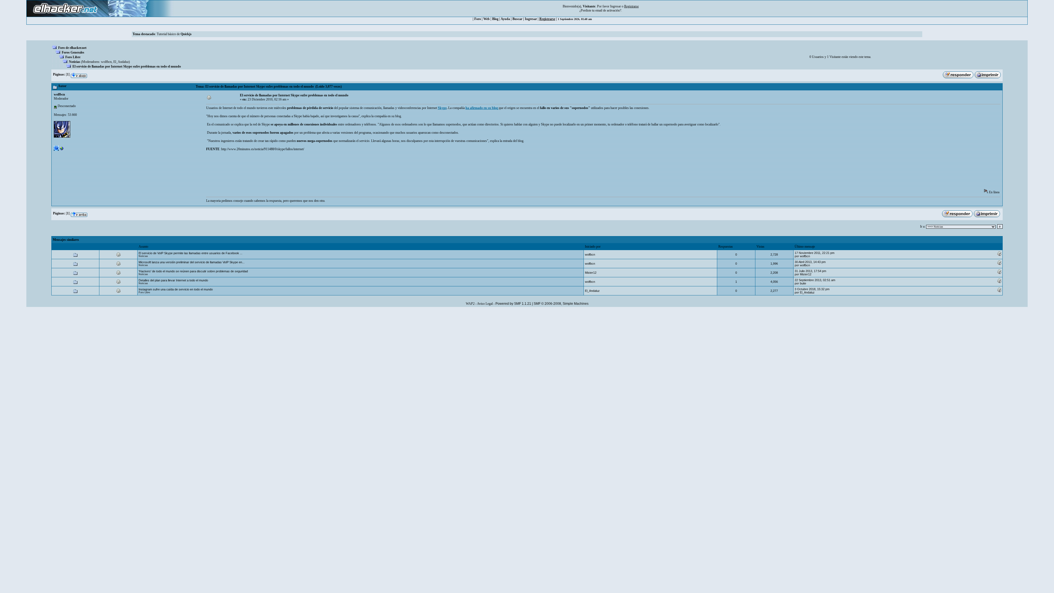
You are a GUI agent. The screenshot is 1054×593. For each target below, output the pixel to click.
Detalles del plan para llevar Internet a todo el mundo (173, 280)
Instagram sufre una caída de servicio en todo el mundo (176, 289)
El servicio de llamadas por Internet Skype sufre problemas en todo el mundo (126, 66)
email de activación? (608, 10)
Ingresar (615, 6)
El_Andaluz (121, 62)
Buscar (517, 19)
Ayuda (505, 19)
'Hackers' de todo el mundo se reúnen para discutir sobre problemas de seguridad (193, 271)
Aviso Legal (485, 304)
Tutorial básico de (174, 34)
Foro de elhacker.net (72, 48)
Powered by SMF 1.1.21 (513, 304)
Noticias (74, 62)
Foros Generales (73, 52)
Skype (442, 108)
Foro (477, 19)
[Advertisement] (306, 172)
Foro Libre (72, 57)
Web (486, 19)
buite (803, 283)
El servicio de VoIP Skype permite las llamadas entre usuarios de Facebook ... (190, 253)
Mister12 (590, 272)
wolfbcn (106, 62)
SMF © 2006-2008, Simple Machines (561, 304)
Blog (495, 19)
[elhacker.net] (62, 150)
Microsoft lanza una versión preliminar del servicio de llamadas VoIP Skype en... (192, 262)
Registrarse (547, 19)
